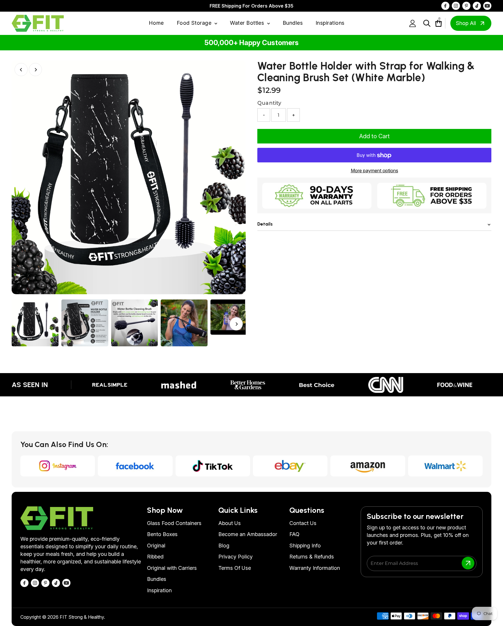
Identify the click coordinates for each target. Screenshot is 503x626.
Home (156, 23)
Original (156, 545)
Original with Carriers (172, 568)
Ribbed (155, 557)
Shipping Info (305, 545)
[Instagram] (456, 6)
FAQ (294, 534)
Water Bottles (248, 23)
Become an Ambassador (247, 534)
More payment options (374, 171)
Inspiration (159, 590)
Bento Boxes (162, 534)
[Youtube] (487, 6)
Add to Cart (374, 136)
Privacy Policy (235, 557)
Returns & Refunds (311, 557)
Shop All (466, 23)
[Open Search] (427, 23)
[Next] (35, 69)
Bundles (293, 23)
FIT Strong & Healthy (82, 617)
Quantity (269, 103)
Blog (223, 545)
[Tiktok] (477, 6)
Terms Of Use (234, 568)
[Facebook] (445, 6)
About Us (229, 523)
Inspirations (330, 23)
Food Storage (195, 23)
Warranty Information (314, 568)
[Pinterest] (466, 6)
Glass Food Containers (174, 523)
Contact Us (302, 523)
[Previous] (21, 69)
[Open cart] (436, 23)
